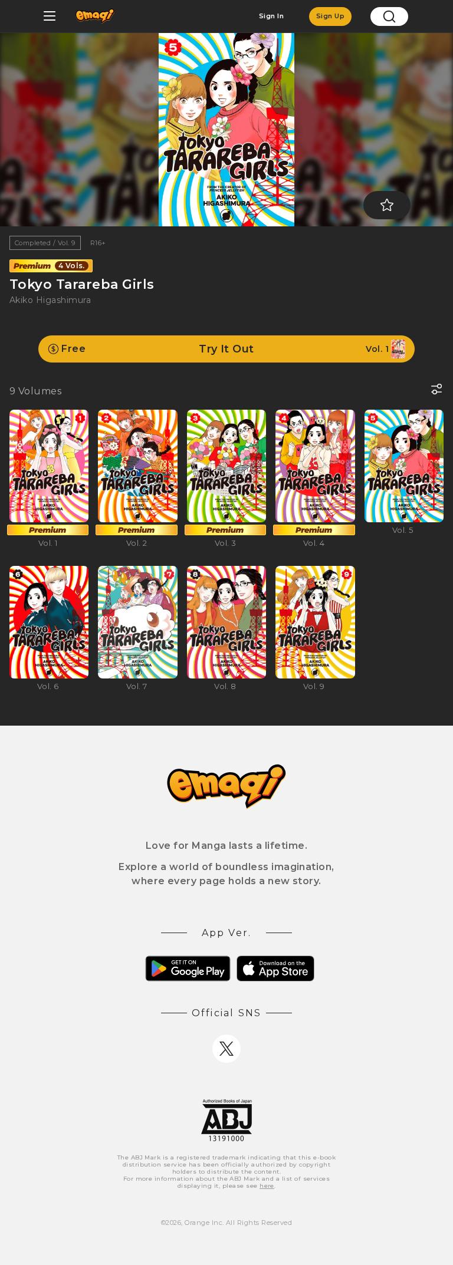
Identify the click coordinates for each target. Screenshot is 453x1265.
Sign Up (330, 16)
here (267, 1186)
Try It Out (225, 348)
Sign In (271, 16)
